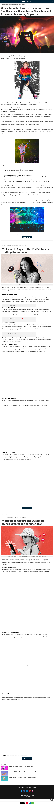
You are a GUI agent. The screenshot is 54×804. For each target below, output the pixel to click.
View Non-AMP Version (30, 795)
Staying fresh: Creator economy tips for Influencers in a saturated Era (22, 777)
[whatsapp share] (32, 803)
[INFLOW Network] (27, 1)
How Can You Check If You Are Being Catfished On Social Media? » (16, 234)
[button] (27, 34)
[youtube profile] (30, 790)
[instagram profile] (32, 790)
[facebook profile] (24, 790)
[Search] (52, 1)
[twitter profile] (22, 790)
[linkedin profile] (27, 790)
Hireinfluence (28, 123)
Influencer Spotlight (18, 4)
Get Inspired (13, 4)
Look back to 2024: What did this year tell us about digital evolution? (22, 771)
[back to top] (51, 799)
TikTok (51, 184)
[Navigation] (1, 1)
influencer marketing (25, 192)
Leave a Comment (27, 237)
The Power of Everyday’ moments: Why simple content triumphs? (22, 766)
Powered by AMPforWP (27, 796)
